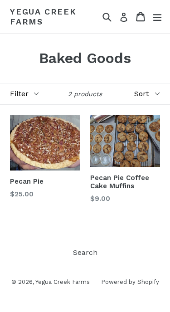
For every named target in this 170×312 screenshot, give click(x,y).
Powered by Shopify (130, 281)
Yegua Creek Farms (43, 16)
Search (85, 252)
